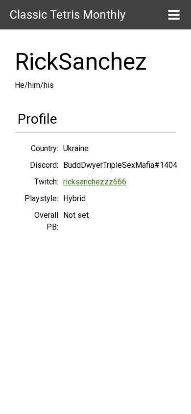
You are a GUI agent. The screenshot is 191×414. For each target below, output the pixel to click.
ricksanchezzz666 (94, 181)
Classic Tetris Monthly (67, 15)
